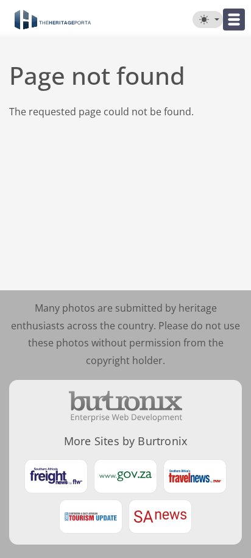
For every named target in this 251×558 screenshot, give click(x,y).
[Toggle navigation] (234, 19)
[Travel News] (195, 476)
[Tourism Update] (90, 516)
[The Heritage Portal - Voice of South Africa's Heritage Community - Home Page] (52, 19)
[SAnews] (160, 516)
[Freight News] (56, 476)
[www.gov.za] (125, 476)
